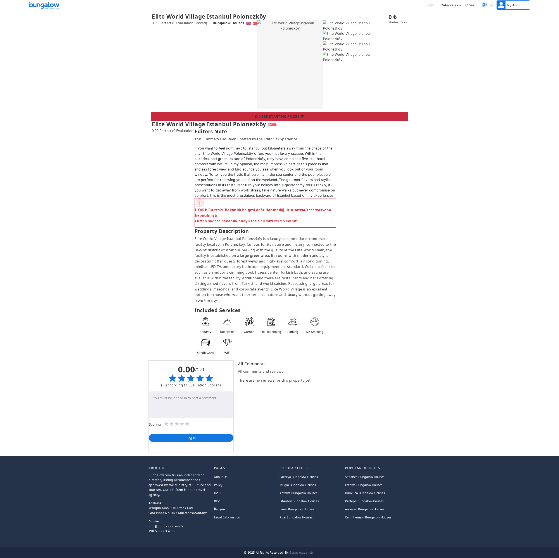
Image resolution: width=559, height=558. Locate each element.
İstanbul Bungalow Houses (299, 501)
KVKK (218, 493)
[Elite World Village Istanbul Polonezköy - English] (270, 124)
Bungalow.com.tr (301, 552)
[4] (182, 424)
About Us (220, 477)
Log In (191, 438)
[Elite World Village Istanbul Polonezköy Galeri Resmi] (356, 25)
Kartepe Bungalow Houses (364, 501)
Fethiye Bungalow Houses (364, 485)
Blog (429, 5)
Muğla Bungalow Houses (298, 485)
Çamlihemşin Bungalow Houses (368, 517)
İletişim (219, 509)
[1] (166, 424)
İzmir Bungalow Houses (297, 509)
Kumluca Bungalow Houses (365, 493)
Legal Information (227, 517)
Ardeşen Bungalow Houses (364, 509)
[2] (171, 424)
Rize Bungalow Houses (296, 517)
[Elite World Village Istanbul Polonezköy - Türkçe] (274, 124)
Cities (469, 5)
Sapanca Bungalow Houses (365, 477)
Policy (218, 485)
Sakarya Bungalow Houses (299, 477)
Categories (449, 5)
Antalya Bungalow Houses (298, 493)
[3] (176, 424)
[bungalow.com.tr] (44, 4)
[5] (187, 424)
